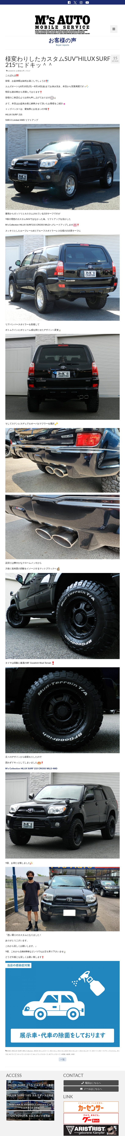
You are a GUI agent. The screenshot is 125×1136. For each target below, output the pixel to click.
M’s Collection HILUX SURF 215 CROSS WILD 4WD (31, 768)
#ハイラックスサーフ (40, 1054)
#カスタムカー (74, 1051)
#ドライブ (12, 1054)
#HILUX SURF (17, 1051)
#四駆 (63, 1054)
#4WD (9, 1051)
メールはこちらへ (92, 1089)
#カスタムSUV (63, 1051)
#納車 (68, 1054)
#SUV (36, 1051)
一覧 (62, 1059)
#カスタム (53, 1051)
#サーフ (95, 1051)
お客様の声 (20, 71)
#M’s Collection (28, 1051)
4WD (73, 1054)
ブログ (27, 71)
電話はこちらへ (93, 1083)
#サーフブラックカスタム (107, 1051)
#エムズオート (44, 1051)
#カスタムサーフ (85, 1051)
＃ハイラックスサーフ (24, 1054)
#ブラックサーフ (55, 1054)
